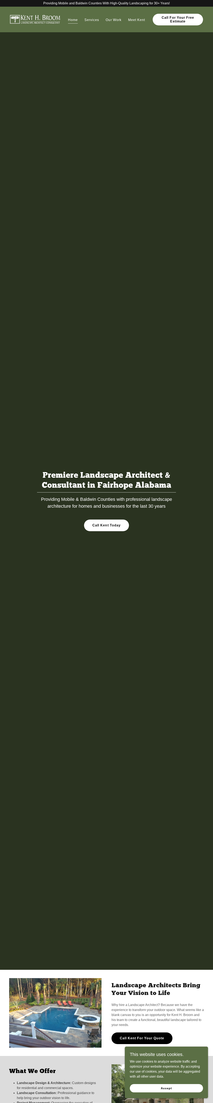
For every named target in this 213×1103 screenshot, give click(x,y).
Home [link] (73, 20)
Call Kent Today (106, 525)
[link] (35, 19)
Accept (166, 1088)
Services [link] (91, 20)
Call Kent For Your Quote (142, 1038)
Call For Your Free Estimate (178, 19)
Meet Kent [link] (136, 20)
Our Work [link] (113, 20)
